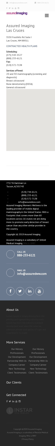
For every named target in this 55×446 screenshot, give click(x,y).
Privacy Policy (28, 439)
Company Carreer (17, 364)
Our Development (17, 356)
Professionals (17, 352)
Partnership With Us (17, 360)
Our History (17, 349)
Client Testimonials (16, 372)
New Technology (17, 368)
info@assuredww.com (18, 3)
